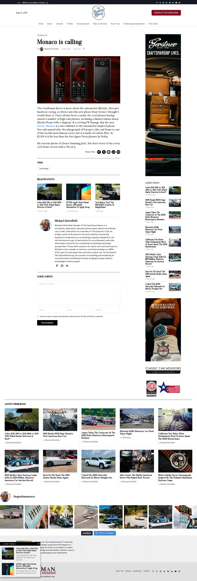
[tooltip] (156, 2)
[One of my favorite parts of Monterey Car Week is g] (36, 517)
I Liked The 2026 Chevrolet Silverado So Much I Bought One (155, 286)
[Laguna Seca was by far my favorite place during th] (86, 517)
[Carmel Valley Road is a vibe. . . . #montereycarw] (135, 517)
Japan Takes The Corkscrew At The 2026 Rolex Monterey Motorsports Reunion (155, 216)
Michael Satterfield (51, 49)
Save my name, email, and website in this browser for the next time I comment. (71, 316)
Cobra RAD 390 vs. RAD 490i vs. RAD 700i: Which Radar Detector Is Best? (49, 204)
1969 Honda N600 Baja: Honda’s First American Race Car (155, 202)
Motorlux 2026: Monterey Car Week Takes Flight (153, 229)
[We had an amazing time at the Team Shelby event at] (61, 517)
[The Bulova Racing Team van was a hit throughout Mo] (111, 517)
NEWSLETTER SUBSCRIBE (166, 12)
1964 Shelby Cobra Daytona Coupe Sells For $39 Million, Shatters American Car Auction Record (155, 259)
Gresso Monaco (46, 126)
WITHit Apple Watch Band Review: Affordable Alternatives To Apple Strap (78, 204)
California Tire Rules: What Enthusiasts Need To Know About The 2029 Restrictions (156, 243)
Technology (42, 35)
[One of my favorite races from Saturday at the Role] (11, 517)
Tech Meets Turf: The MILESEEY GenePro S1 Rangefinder (104, 204)
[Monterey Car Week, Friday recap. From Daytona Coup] (160, 517)
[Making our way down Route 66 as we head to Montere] (185, 517)
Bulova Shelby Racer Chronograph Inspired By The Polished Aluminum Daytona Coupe (175, 478)
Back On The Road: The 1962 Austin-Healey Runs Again (156, 274)
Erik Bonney (126, 437)
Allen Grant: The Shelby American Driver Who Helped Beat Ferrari (136, 476)
